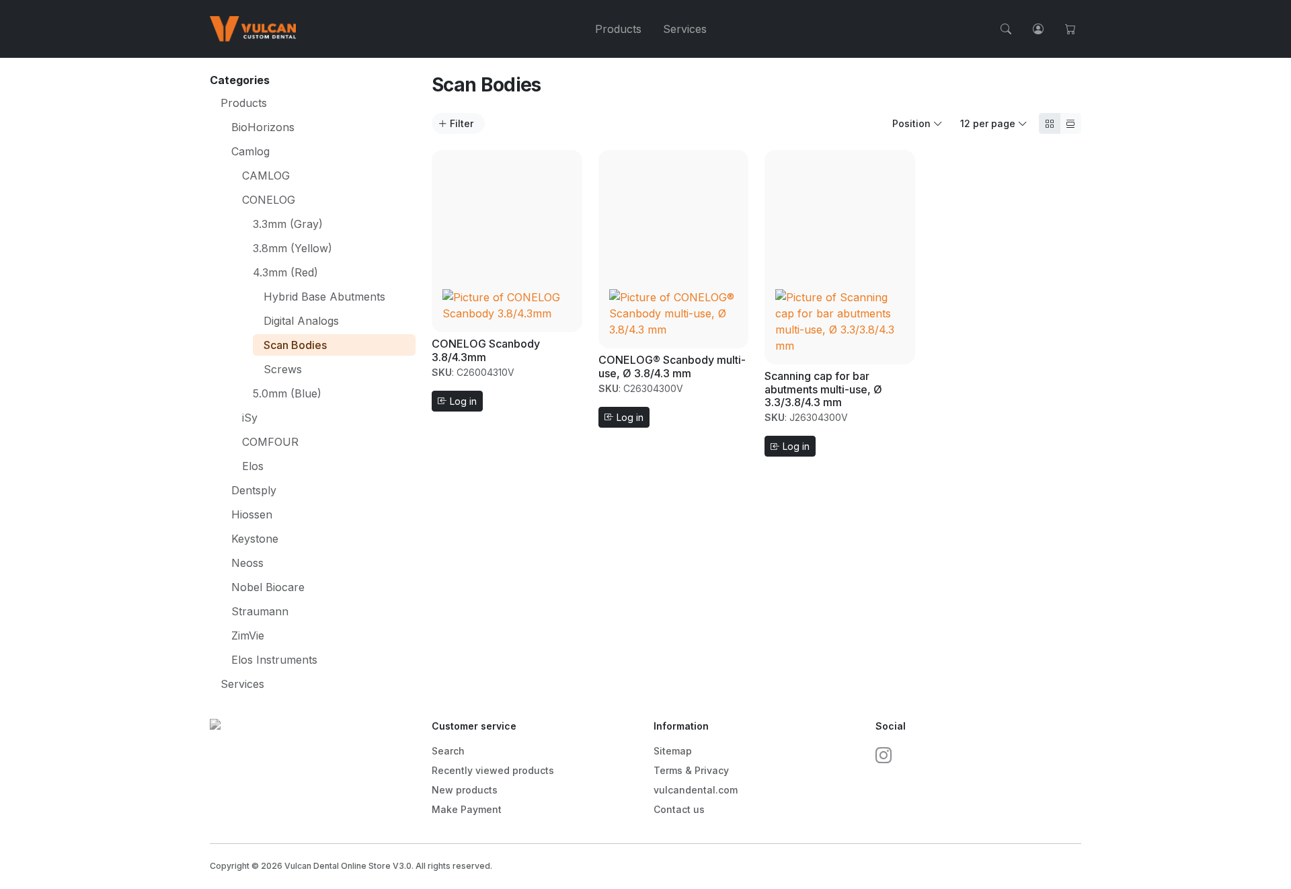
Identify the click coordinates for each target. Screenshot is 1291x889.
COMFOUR (270, 442)
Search (448, 751)
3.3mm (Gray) (288, 224)
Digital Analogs (301, 320)
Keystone (254, 538)
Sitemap (673, 751)
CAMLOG (266, 175)
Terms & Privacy (691, 770)
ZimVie (247, 635)
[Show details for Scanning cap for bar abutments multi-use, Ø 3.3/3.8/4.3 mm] (839, 256)
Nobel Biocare (268, 587)
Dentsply (253, 490)
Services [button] (685, 29)
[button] (1006, 28)
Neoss (247, 563)
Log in (462, 401)
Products (244, 103)
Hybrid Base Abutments (324, 296)
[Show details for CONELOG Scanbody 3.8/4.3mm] (507, 240)
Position (912, 123)
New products (465, 790)
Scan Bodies (295, 345)
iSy (250, 417)
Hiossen (251, 514)
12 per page (989, 123)
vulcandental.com (696, 790)
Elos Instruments (274, 659)
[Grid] (1049, 123)
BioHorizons (263, 127)
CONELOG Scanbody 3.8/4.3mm (486, 350)
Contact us (679, 809)
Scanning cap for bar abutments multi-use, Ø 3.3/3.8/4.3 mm (823, 388)
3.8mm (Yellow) (292, 248)
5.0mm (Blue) (287, 393)
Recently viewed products (493, 770)
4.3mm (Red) (285, 272)
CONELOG (268, 199)
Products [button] (618, 29)
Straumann (259, 611)
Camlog (250, 151)
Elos (253, 466)
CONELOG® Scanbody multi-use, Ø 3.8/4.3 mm (672, 366)
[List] (1070, 123)
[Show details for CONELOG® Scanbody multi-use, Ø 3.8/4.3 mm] (673, 248)
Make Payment (467, 809)
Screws (283, 369)
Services (242, 684)
